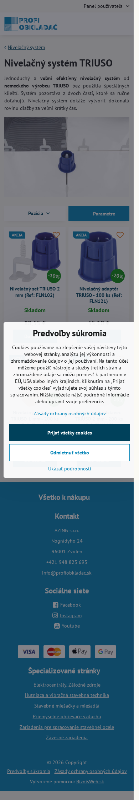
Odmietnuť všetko (69, 452)
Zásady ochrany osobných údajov (70, 413)
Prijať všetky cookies (69, 433)
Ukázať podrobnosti (69, 468)
